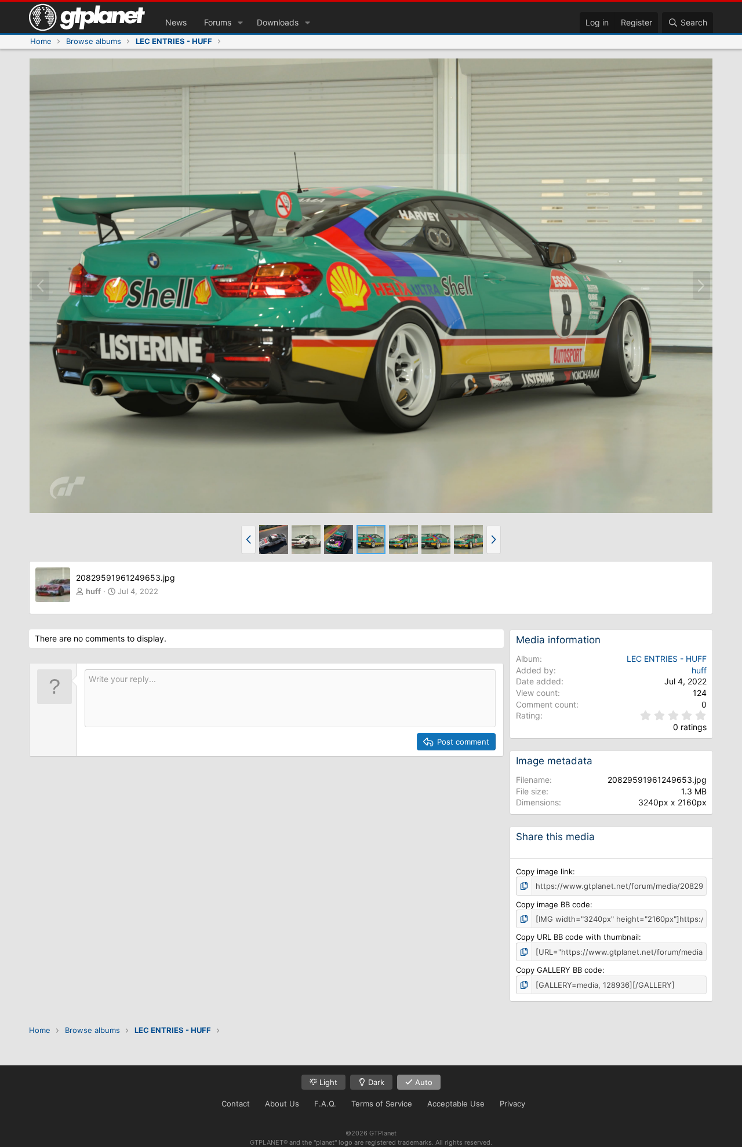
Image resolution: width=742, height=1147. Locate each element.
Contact (235, 1103)
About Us (282, 1103)
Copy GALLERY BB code (559, 969)
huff (93, 591)
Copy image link (544, 871)
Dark (375, 1082)
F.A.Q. (325, 1103)
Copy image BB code (553, 904)
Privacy (512, 1103)
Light (327, 1082)
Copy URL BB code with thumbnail (577, 936)
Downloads (278, 22)
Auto (422, 1082)
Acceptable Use (456, 1103)
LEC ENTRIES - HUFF (667, 659)
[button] (240, 22)
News (176, 22)
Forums (217, 22)
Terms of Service (381, 1103)
